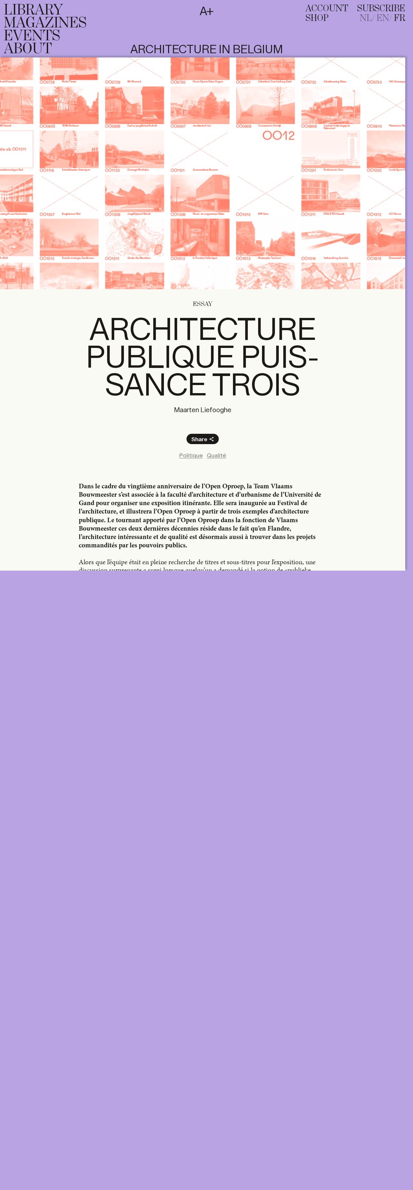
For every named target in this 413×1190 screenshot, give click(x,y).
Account (327, 9)
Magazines (45, 23)
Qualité (216, 455)
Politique (191, 455)
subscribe (381, 9)
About (28, 49)
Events (32, 36)
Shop (317, 18)
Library (33, 10)
